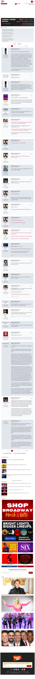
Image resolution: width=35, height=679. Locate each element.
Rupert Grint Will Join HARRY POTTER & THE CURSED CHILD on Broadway (13, 594)
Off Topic (31, 19)
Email (15, 43)
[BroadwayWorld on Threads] (22, 669)
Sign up (30, 572)
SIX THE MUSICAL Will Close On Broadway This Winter (10, 629)
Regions (24, 671)
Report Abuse (28, 21)
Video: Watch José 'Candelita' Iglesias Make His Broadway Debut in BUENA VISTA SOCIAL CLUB (8, 39)
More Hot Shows (9, 566)
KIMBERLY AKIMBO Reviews (15, 74)
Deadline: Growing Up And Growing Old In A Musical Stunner (21, 236)
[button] (32, 2)
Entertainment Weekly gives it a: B (17, 220)
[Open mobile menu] (34, 2)
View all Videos (3, 496)
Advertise (7, 671)
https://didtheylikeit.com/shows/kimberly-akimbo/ (20, 294)
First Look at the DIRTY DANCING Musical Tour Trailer (15, 489)
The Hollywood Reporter (15, 194)
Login (29, 1)
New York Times (14, 207)
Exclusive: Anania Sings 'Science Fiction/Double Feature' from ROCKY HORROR (19, 486)
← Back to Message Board (6, 23)
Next (27, 450)
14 (24, 450)
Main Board (21, 19)
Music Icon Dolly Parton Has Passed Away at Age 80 (10, 611)
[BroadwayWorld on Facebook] (14, 669)
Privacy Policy (27, 672)
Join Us (17, 671)
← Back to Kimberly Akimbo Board (27, 23)
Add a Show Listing (4, 3)
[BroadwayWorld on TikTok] (20, 669)
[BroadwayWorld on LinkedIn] (18, 669)
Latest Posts (26, 19)
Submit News (20, 671)
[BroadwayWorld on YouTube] (24, 669)
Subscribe (19, 43)
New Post (19, 21)
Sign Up (29, 666)
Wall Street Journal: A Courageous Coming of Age (20, 238)
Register (27, 1)
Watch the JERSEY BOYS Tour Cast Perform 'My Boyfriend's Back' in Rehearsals (19, 483)
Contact (13, 671)
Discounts (25, 566)
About (11, 671)
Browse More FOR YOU (17, 480)
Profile (5, 102)
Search (23, 21)
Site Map (27, 671)
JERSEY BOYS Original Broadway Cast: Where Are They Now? (11, 646)
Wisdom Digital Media (15, 672)
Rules (32, 21)
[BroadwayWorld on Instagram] (16, 669)
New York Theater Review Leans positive (18, 222)
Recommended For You (5, 457)
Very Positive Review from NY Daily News (18, 142)
